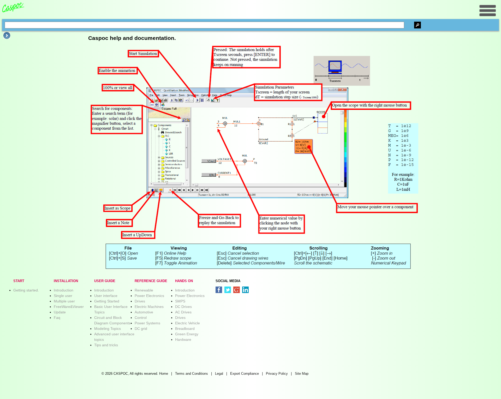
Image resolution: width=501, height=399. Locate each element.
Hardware (183, 339)
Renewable (144, 290)
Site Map (301, 374)
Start (18, 281)
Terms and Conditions (191, 374)
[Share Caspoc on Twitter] (227, 290)
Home (163, 374)
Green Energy (186, 334)
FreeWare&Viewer (69, 307)
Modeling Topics (107, 328)
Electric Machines (149, 307)
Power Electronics (149, 296)
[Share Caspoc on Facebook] (219, 290)
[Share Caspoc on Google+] (236, 290)
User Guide (104, 281)
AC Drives (183, 312)
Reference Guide (151, 281)
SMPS (180, 301)
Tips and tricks (106, 345)
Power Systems (147, 323)
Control (141, 317)
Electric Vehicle (187, 323)
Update (60, 312)
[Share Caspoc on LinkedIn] (245, 290)
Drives (140, 301)
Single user (63, 296)
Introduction (63, 290)
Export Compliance (244, 374)
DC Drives (183, 307)
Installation (66, 281)
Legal (219, 374)
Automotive (144, 312)
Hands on (184, 281)
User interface (105, 296)
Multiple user (64, 301)
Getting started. (26, 290)
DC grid (141, 328)
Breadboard (185, 328)
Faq (57, 317)
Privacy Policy (277, 374)
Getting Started (106, 301)
